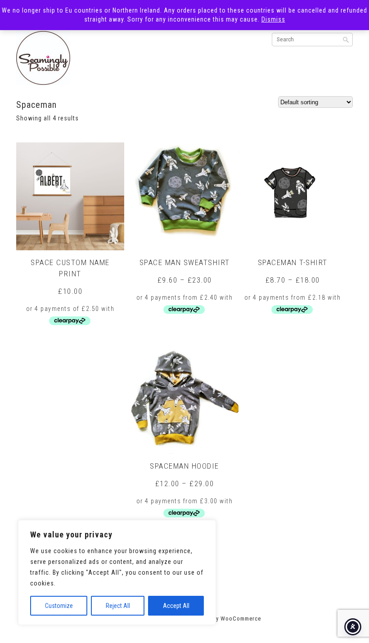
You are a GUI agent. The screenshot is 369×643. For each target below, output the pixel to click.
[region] (117, 572)
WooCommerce (240, 618)
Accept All (176, 605)
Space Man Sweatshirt (185, 262)
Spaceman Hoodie (184, 465)
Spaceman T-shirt (293, 262)
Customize (59, 605)
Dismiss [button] (273, 19)
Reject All (118, 605)
